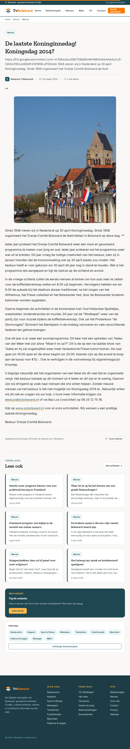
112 (90, 10)
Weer (81, 10)
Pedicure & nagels (18, 638)
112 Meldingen (86, 692)
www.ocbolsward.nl (30, 408)
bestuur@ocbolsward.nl (22, 399)
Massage (37, 638)
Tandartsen (80, 632)
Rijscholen (115, 632)
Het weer (83, 696)
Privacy (114, 709)
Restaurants (16, 632)
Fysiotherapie (97, 632)
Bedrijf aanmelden (115, 10)
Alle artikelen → (114, 465)
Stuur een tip (18, 611)
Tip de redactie (115, 439)
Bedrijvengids (53, 10)
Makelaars (65, 632)
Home (38, 10)
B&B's (49, 638)
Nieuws (70, 10)
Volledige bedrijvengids (65, 646)
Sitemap (114, 714)
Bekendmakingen (88, 709)
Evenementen (86, 714)
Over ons (115, 701)
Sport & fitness (48, 632)
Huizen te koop (86, 705)
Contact (101, 10)
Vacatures (84, 701)
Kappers (31, 632)
